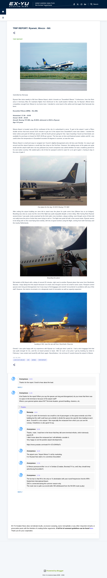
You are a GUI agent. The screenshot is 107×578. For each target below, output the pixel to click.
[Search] (91, 4)
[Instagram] (81, 4)
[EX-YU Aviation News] (18, 4)
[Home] (3, 12)
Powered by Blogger (54, 571)
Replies (23, 407)
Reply (20, 387)
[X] (78, 4)
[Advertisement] (53, 554)
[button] (14, 33)
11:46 (30, 393)
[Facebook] (74, 4)
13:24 (38, 429)
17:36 (38, 475)
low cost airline (19, 360)
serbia (34, 360)
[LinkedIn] (85, 4)
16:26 (38, 451)
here (91, 528)
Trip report (42, 360)
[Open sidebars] (3, 18)
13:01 (36, 412)
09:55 (30, 379)
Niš (28, 360)
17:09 (38, 463)
